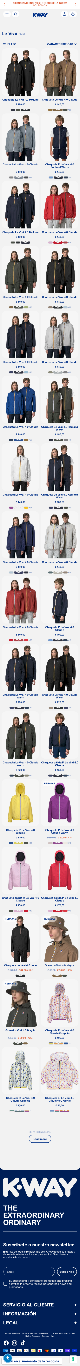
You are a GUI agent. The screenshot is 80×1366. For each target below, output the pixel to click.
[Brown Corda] (58, 110)
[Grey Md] (18, 177)
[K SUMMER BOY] (65, 1043)
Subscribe (67, 1271)
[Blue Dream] (26, 372)
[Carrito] (73, 14)
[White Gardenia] (65, 843)
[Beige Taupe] (50, 307)
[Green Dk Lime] (26, 307)
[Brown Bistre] (50, 110)
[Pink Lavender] (50, 242)
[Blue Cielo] (51, 177)
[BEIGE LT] (58, 572)
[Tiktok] (23, 1343)
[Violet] (11, 507)
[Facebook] (6, 1343)
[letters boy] (51, 1043)
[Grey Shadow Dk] (26, 177)
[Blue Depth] (12, 110)
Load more (40, 1139)
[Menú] (7, 14)
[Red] (58, 242)
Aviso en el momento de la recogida (32, 1361)
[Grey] (58, 372)
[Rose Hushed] (50, 843)
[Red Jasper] (65, 242)
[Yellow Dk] (26, 507)
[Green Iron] (50, 572)
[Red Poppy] (26, 640)
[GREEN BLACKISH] (18, 110)
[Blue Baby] (65, 307)
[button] (62, 44)
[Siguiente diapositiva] (75, 4)
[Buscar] (15, 14)
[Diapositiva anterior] (4, 4)
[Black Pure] (25, 110)
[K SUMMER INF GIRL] (57, 1111)
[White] (18, 507)
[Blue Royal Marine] (18, 440)
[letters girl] (58, 1043)
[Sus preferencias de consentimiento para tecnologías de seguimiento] (73, 1359)
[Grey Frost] (11, 177)
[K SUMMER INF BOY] (52, 1111)
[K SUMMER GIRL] (11, 1111)
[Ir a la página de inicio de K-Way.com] (40, 15)
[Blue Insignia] (65, 177)
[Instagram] (14, 1343)
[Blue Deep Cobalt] (11, 372)
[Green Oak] (50, 372)
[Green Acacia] (18, 843)
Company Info (48, 1336)
